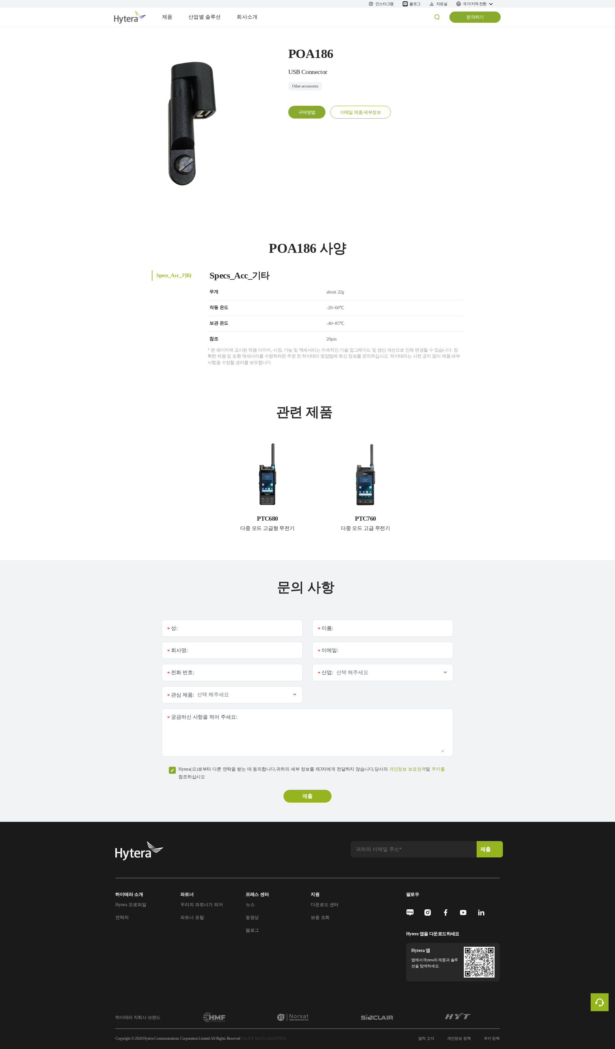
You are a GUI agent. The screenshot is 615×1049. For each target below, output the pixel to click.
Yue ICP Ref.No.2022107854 (263, 1038)
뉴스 (250, 904)
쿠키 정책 (492, 1038)
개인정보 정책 (459, 1038)
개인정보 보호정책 (407, 769)
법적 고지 (426, 1038)
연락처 (122, 917)
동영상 (252, 917)
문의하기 (475, 17)
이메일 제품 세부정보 (360, 112)
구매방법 (307, 112)
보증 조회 (320, 917)
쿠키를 (438, 769)
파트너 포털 (192, 917)
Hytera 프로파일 (130, 904)
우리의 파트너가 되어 (201, 904)
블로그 (252, 930)
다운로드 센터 (325, 904)
